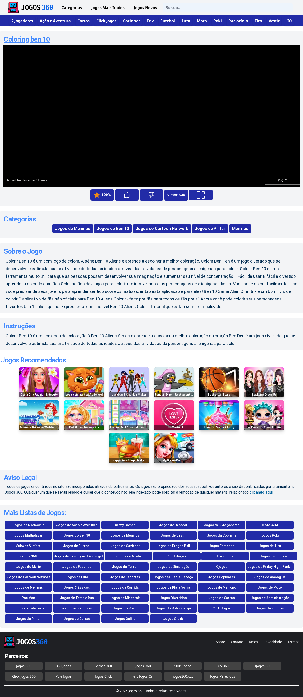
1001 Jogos (177, 556)
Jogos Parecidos (222, 676)
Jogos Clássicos (77, 587)
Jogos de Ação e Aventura (76, 525)
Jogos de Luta (77, 577)
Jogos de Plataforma (173, 587)
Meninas (240, 228)
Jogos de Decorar (173, 525)
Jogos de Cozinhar (125, 546)
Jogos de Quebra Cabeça (173, 577)
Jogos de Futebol (77, 546)
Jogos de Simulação (173, 567)
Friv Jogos (225, 556)
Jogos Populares (221, 577)
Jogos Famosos (221, 546)
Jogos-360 (143, 666)
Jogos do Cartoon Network (162, 228)
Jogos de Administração (270, 598)
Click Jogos (222, 608)
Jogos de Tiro (270, 546)
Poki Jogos (63, 676)
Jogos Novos (145, 7)
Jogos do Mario (28, 567)
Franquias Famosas (76, 608)
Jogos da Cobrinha (221, 535)
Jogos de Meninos (125, 535)
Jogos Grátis (173, 619)
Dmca (253, 642)
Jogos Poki (270, 535)
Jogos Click (103, 676)
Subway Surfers (28, 546)
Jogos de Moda (128, 556)
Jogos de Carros (221, 598)
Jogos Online (125, 619)
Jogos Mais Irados (108, 7)
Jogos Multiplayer (28, 535)
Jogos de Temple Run (77, 598)
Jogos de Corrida (125, 587)
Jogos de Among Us (269, 577)
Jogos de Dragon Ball (173, 546)
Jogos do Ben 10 (113, 228)
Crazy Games (125, 525)
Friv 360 (222, 666)
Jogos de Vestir (173, 535)
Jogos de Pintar (210, 228)
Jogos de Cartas (77, 619)
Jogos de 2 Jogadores (222, 525)
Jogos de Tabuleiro (28, 608)
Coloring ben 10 (27, 39)
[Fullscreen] (201, 195)
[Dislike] (151, 195)
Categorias (72, 7)
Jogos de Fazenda (76, 567)
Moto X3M (270, 525)
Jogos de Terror (125, 567)
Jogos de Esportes (125, 577)
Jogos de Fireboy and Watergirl (78, 556)
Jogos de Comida (273, 556)
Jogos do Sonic (125, 608)
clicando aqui (261, 492)
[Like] (127, 195)
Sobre (220, 642)
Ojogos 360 (262, 666)
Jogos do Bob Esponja (173, 608)
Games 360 (103, 666)
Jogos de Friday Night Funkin (269, 567)
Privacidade (272, 642)
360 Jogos (63, 666)
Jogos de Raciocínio (29, 525)
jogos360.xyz (183, 676)
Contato (237, 642)
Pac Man (28, 598)
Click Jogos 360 (24, 676)
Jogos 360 (28, 556)
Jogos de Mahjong (221, 587)
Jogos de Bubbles (270, 608)
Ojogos (221, 567)
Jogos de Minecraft (125, 598)
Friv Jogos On (143, 676)
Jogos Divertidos (173, 598)
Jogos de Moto (270, 587)
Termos (293, 642)
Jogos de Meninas (72, 228)
